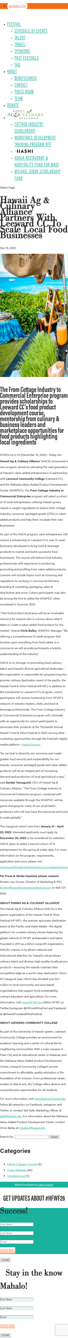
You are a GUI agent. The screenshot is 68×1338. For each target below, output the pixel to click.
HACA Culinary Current (22, 1164)
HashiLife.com (31, 744)
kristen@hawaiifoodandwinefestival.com (25, 887)
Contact (21, 84)
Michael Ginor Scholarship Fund (38, 174)
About (12, 71)
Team (19, 98)
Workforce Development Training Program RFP (35, 141)
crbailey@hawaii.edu (32, 1128)
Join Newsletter (17, 6)
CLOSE (5, 1260)
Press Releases (16, 1170)
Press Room (24, 91)
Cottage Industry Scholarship (29, 127)
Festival (14, 23)
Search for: (7, 1136)
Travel (20, 44)
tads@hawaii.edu (11, 1116)
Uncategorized (16, 1176)
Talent (20, 37)
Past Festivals (27, 57)
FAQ (17, 64)
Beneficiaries (26, 77)
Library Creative (45, 1184)
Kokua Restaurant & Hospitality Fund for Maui (37, 161)
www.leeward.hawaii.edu (50, 1098)
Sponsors (22, 50)
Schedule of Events (31, 30)
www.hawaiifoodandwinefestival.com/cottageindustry (34, 867)
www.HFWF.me (32, 1002)
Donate (13, 104)
